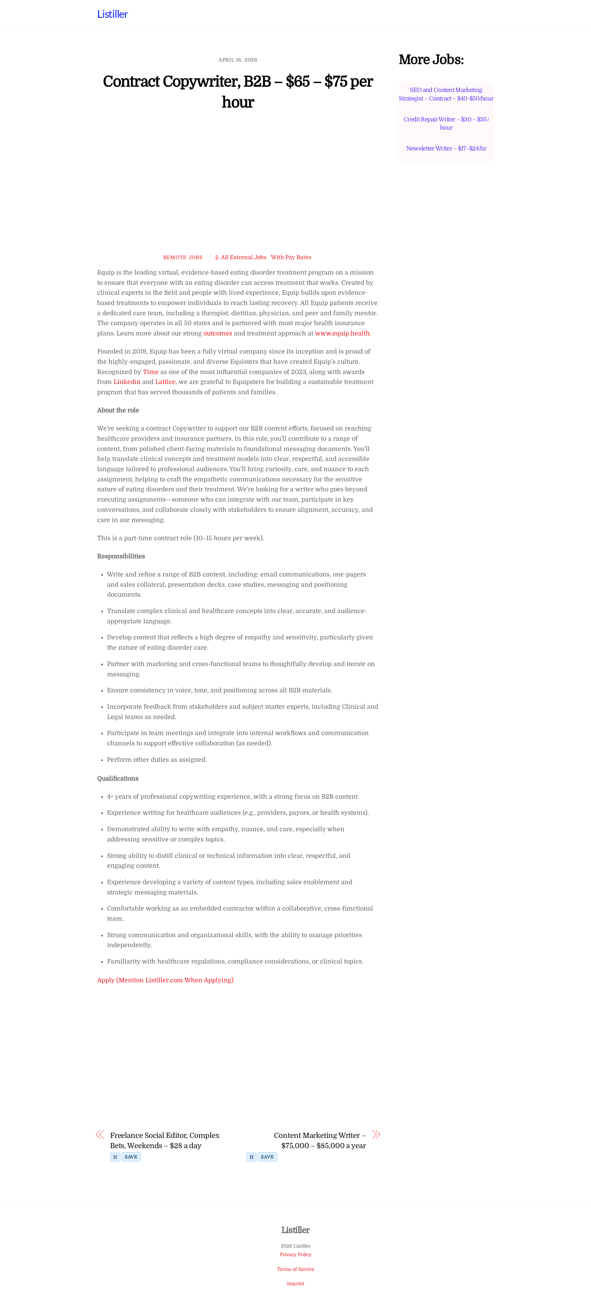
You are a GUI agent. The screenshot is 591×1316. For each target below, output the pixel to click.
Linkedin (127, 381)
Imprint (295, 1283)
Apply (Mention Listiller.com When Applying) (165, 980)
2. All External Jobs (240, 257)
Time (151, 372)
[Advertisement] (238, 187)
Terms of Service (295, 1269)
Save (131, 1156)
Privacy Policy (296, 1254)
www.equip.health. (343, 333)
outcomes (217, 333)
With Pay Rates (291, 257)
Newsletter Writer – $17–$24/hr (446, 148)
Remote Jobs (183, 257)
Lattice (164, 381)
